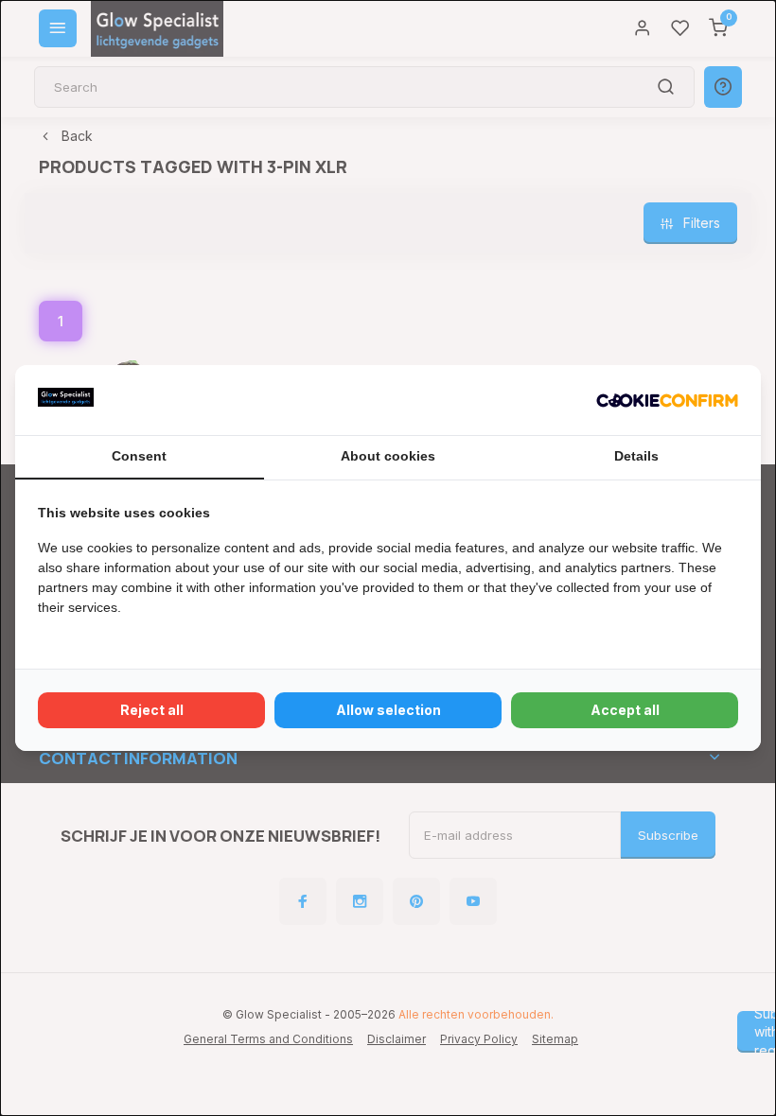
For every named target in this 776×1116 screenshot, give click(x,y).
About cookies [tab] (388, 455)
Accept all (625, 710)
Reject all (152, 710)
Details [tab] (636, 455)
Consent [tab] (139, 455)
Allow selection (388, 710)
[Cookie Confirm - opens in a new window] (667, 400)
